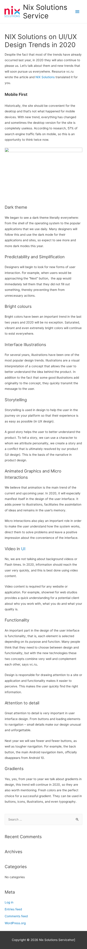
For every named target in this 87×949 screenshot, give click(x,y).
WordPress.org (15, 923)
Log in (9, 902)
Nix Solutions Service (45, 11)
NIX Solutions (45, 77)
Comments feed (16, 916)
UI (23, 548)
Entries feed (13, 909)
